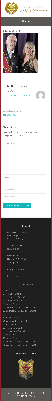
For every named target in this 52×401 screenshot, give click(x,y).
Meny (27, 21)
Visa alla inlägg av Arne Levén (19, 95)
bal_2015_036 (12, 113)
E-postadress (10, 189)
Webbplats (9, 196)
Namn (8, 177)
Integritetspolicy (14, 276)
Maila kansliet (13, 248)
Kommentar (10, 144)
